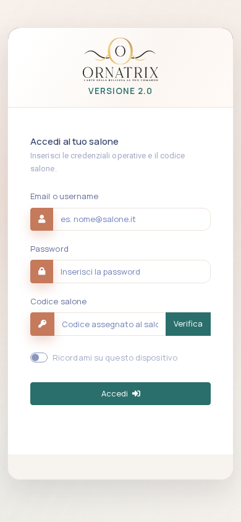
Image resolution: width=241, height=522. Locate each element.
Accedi (115, 393)
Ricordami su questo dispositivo (115, 357)
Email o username (64, 196)
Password (49, 248)
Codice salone (58, 301)
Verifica (188, 323)
